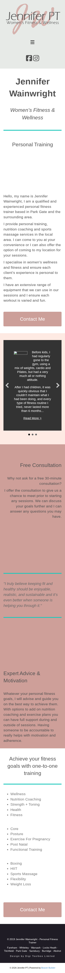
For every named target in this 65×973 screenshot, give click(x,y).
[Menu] (32, 42)
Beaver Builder (48, 968)
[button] (7, 385)
